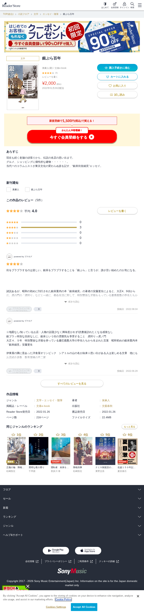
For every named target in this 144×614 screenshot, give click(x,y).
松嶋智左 (10, 471)
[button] (109, 561)
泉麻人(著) (47, 68)
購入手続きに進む (119, 67)
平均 (27, 211)
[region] (72, 602)
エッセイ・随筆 (50, 14)
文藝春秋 (107, 405)
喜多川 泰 (55, 471)
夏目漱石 (122, 471)
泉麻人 (15, 189)
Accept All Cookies (84, 607)
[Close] (138, 596)
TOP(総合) (8, 14)
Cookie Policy (63, 599)
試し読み (119, 94)
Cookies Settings (56, 607)
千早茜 (32, 471)
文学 (36, 14)
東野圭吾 (99, 471)
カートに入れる (119, 76)
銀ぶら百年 (36, 189)
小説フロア (23, 14)
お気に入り (119, 85)
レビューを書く (50, 77)
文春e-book (60, 68)
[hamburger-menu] (139, 5)
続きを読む (74, 301)
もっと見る (129, 426)
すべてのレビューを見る (72, 383)
